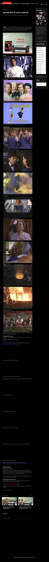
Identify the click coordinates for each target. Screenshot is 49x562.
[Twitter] (41, 4)
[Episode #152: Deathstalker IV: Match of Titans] (25, 501)
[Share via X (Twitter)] (5, 490)
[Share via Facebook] (3, 490)
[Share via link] (10, 490)
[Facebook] (43, 4)
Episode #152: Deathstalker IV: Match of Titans (26, 507)
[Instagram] (46, 4)
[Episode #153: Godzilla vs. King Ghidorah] (9, 501)
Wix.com (34, 557)
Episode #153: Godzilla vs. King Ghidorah (9, 507)
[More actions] (31, 9)
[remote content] (17, 20)
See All (31, 495)
